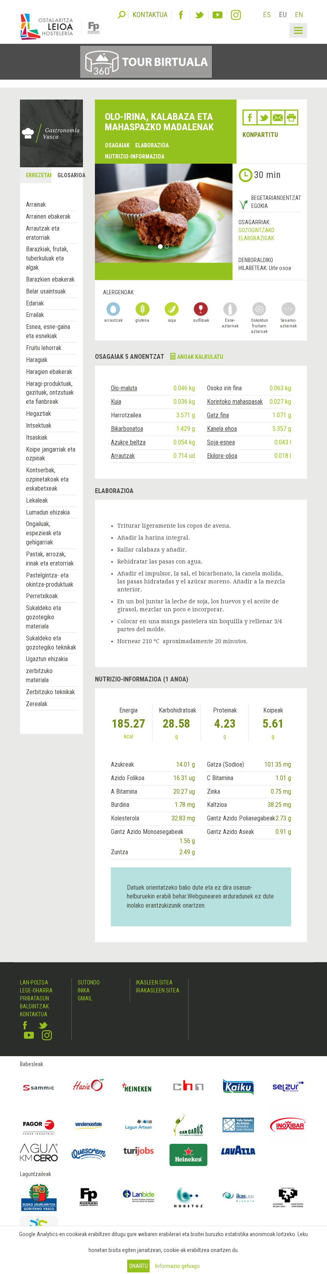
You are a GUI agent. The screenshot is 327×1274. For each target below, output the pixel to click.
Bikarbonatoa (127, 428)
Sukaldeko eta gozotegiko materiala (43, 617)
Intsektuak (38, 425)
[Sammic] (39, 1087)
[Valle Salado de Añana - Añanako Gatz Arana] (238, 1125)
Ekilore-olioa (222, 456)
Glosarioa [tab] (69, 175)
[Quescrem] (89, 1154)
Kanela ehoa (222, 428)
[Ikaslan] (238, 1197)
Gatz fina (218, 415)
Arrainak (36, 204)
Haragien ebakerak (49, 372)
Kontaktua (33, 1014)
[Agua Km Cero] (39, 1152)
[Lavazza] (238, 1149)
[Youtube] (218, 15)
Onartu (138, 1266)
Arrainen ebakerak (48, 216)
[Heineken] (139, 1087)
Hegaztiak (38, 413)
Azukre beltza (128, 442)
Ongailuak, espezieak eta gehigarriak (43, 533)
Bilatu (122, 14)
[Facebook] (181, 15)
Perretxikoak (42, 596)
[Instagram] (236, 15)
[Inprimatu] (291, 117)
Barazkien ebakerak (50, 279)
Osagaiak (117, 145)
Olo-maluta (124, 388)
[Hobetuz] (188, 1197)
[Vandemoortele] (89, 1125)
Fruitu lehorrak (43, 348)
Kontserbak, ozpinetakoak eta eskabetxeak (47, 479)
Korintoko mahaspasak (235, 401)
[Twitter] (199, 15)
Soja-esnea (221, 442)
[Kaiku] (238, 1087)
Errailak (35, 315)
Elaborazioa (152, 145)
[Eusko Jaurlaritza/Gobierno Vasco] (39, 1197)
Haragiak (36, 360)
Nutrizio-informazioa (134, 156)
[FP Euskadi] (89, 1197)
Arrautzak (123, 456)
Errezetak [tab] (38, 175)
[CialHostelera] (188, 1087)
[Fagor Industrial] (39, 1125)
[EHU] (288, 1197)
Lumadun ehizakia (48, 512)
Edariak (35, 303)
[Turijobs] (139, 1151)
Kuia (116, 401)
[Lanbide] (139, 1197)
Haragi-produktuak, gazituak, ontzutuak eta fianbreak (50, 393)
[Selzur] (288, 1087)
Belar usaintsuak (46, 291)
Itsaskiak (36, 437)
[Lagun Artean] (139, 1125)
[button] (105, 213)
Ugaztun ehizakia (47, 659)
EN (299, 14)
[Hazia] (89, 1087)
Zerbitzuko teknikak (50, 692)
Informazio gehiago (177, 1266)
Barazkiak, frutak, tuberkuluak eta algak (47, 258)
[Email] (278, 117)
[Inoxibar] (288, 1125)
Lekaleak (37, 500)
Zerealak (36, 704)
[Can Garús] (188, 1125)
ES (267, 14)
